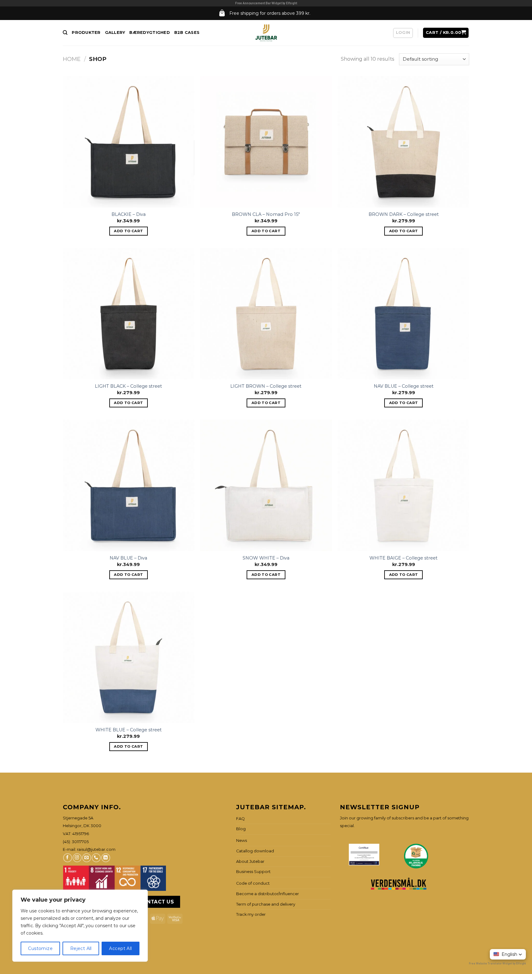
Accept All (120, 948)
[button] (508, 954)
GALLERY (115, 32)
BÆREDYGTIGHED (149, 32)
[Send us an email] (86, 857)
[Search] (65, 32)
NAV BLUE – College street (403, 386)
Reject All (81, 948)
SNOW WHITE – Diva (266, 558)
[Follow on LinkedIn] (105, 857)
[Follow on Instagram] (77, 857)
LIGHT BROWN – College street (265, 386)
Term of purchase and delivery (265, 904)
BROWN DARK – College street (404, 214)
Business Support (253, 871)
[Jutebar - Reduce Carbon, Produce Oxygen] (266, 33)
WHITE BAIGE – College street (403, 558)
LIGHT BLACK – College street (128, 386)
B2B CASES (187, 32)
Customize (40, 948)
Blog (241, 828)
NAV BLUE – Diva (128, 558)
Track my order (251, 914)
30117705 (80, 841)
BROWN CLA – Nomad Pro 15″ (266, 214)
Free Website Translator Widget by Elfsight (497, 963)
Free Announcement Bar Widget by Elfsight (266, 3)
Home (72, 59)
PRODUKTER (86, 32)
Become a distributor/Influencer (267, 893)
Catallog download (255, 851)
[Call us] (96, 857)
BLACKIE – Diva (128, 214)
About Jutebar (250, 861)
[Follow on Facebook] (67, 857)
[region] (80, 926)
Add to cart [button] (128, 231)
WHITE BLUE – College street (128, 730)
